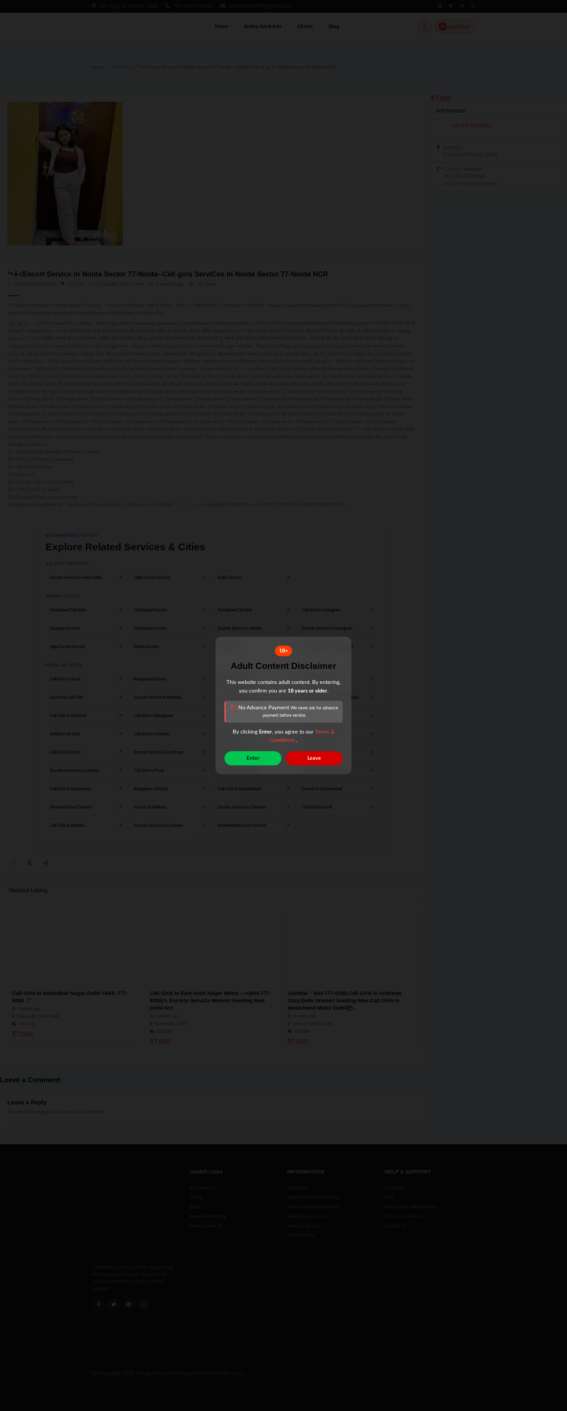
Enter (253, 758)
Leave (314, 758)
